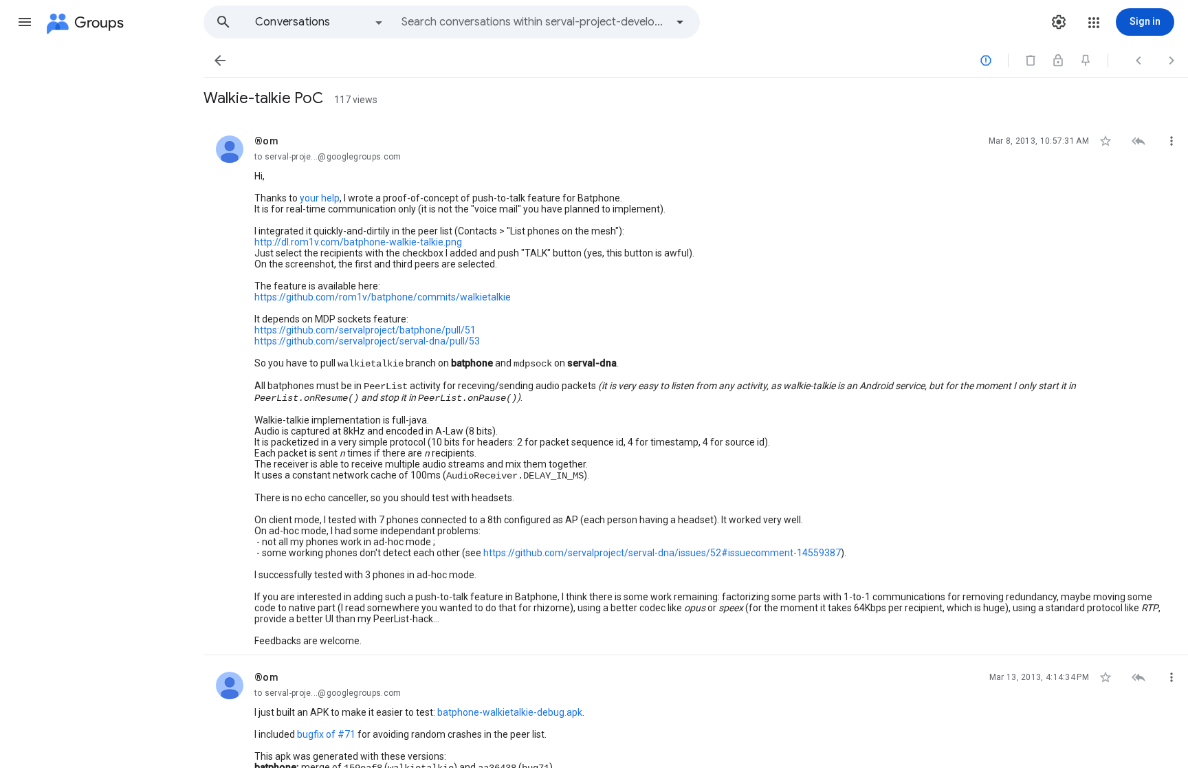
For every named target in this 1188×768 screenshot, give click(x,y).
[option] (319, 22)
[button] (24, 22)
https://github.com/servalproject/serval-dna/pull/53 (367, 341)
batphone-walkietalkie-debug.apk (509, 712)
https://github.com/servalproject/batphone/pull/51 (365, 330)
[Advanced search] (680, 22)
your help (320, 198)
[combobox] (533, 22)
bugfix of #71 (326, 734)
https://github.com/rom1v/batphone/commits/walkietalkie (382, 297)
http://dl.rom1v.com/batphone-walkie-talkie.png (358, 242)
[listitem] (696, 387)
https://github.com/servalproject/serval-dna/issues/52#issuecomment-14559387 (662, 552)
